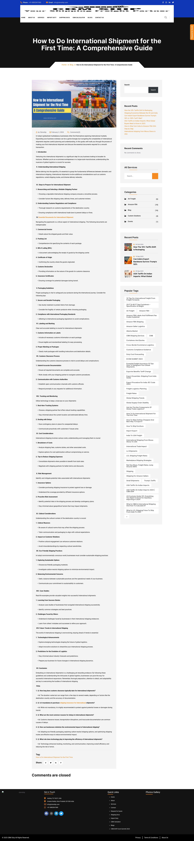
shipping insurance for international (73, 703)
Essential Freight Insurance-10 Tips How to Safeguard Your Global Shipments (140, 365)
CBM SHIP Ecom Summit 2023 (120, 829)
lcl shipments (131, 451)
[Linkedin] (56, 813)
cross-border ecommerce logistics (140, 345)
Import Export (131, 431)
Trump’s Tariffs (150, 481)
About (113, 800)
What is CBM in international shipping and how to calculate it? (141, 505)
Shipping (129, 471)
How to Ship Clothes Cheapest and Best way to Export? (140, 420)
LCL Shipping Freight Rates (136, 456)
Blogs (90, 17)
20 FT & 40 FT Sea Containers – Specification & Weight (138, 305)
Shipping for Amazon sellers (137, 476)
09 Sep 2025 (139, 271)
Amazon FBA (143, 204)
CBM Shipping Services (135, 336)
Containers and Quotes (135, 340)
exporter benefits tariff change (138, 371)
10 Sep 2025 (139, 256)
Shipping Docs (64, 17)
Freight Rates (131, 393)
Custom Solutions (143, 216)
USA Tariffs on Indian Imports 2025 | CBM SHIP (140, 490)
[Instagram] (51, 813)
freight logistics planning (136, 389)
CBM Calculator (79, 17)
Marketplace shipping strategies (138, 460)
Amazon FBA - (144, 311)
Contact (113, 807)
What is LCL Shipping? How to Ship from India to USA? (140, 511)
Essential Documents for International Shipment (55, 217)
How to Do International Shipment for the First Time (54, 757)
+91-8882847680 (35, 2)
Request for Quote (116, 811)
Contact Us (99, 17)
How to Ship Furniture (134, 426)
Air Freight (143, 199)
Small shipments (132, 481)
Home (23, 17)
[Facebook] (46, 813)
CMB (151, 336)
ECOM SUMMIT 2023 (134, 359)
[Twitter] (61, 813)
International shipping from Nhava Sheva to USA (139, 441)
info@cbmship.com (61, 2)
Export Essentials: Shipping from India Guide (141, 377)
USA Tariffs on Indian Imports (137, 485)
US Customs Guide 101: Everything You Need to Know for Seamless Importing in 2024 (139, 497)
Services (41, 17)
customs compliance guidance (138, 350)
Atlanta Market (132, 331)
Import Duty (51, 17)
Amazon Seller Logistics (135, 326)
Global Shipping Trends (135, 398)
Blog (71, 65)
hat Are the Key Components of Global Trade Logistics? (138, 408)
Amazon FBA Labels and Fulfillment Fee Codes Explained (141, 316)
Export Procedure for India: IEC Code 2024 (140, 383)
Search (127, 85)
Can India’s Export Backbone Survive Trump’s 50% (145, 261)
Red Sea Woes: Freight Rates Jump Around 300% (139, 466)
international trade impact (136, 446)
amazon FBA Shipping (134, 322)
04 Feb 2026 (139, 244)
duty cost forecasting (135, 354)
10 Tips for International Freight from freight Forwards (140, 299)
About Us (31, 17)
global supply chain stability (137, 403)
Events (143, 221)
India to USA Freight (134, 435)
